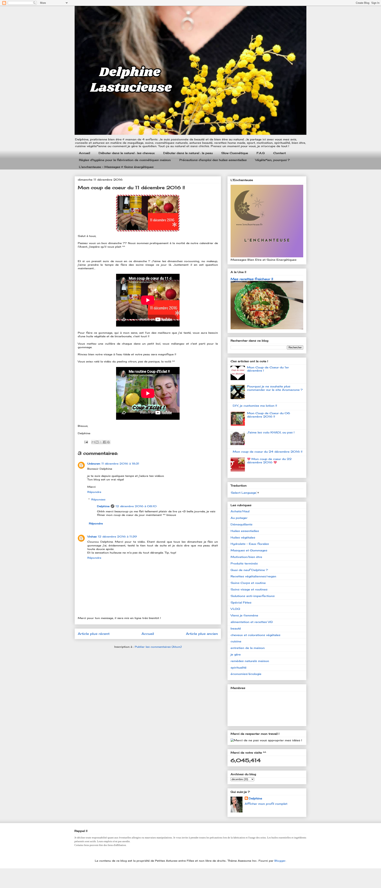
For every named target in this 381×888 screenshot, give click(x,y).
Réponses (98, 499)
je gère (236, 654)
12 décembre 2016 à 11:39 (117, 536)
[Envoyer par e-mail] (93, 442)
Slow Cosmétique (234, 153)
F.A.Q (261, 153)
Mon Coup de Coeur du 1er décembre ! (268, 369)
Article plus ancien (202, 634)
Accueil (84, 153)
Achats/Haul (240, 511)
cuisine (236, 641)
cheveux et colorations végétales (255, 635)
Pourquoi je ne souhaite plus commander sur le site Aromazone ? (275, 388)
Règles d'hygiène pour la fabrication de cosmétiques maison (125, 160)
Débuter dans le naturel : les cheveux (127, 153)
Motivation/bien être (246, 556)
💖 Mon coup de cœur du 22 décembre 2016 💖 (269, 460)
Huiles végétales (243, 537)
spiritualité (238, 667)
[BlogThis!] (97, 442)
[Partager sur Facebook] (105, 442)
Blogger (280, 860)
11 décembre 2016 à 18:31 (120, 463)
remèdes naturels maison (250, 661)
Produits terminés (244, 563)
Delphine (103, 506)
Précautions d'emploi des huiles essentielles (213, 160)
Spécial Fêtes (241, 602)
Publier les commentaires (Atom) (158, 646)
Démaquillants (241, 524)
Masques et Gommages (249, 550)
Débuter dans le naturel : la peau (188, 153)
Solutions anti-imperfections (253, 596)
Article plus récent (94, 634)
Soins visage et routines (249, 589)
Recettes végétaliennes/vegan (253, 576)
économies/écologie (246, 673)
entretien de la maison (248, 647)
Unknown (93, 463)
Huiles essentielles (245, 531)
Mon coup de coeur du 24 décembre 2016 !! (267, 451)
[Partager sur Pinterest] (108, 442)
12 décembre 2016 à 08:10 (136, 506)
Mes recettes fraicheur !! (252, 279)
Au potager (239, 517)
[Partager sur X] (101, 442)
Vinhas (92, 536)
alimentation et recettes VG (252, 622)
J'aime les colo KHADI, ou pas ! (270, 432)
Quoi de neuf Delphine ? (249, 570)
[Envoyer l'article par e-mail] (86, 441)
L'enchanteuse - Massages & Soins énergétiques (116, 167)
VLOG (235, 608)
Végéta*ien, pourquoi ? (272, 160)
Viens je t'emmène (244, 615)
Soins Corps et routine (248, 582)
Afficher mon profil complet (266, 803)
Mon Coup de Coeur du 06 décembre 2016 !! (268, 414)
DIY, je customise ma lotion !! (255, 405)
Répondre (94, 491)
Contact (279, 153)
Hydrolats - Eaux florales (250, 543)
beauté (236, 628)
